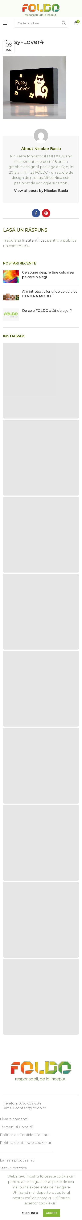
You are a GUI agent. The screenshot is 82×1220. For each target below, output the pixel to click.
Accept (51, 1213)
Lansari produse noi (17, 1160)
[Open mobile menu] (5, 23)
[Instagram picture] (41, 381)
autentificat (36, 240)
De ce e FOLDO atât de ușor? (47, 311)
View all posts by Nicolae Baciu (41, 191)
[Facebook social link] (36, 213)
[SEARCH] (63, 23)
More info (30, 1213)
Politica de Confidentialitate (25, 1135)
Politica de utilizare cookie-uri (26, 1143)
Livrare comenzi (14, 1119)
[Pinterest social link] (46, 213)
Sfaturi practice (13, 1168)
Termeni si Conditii (16, 1127)
